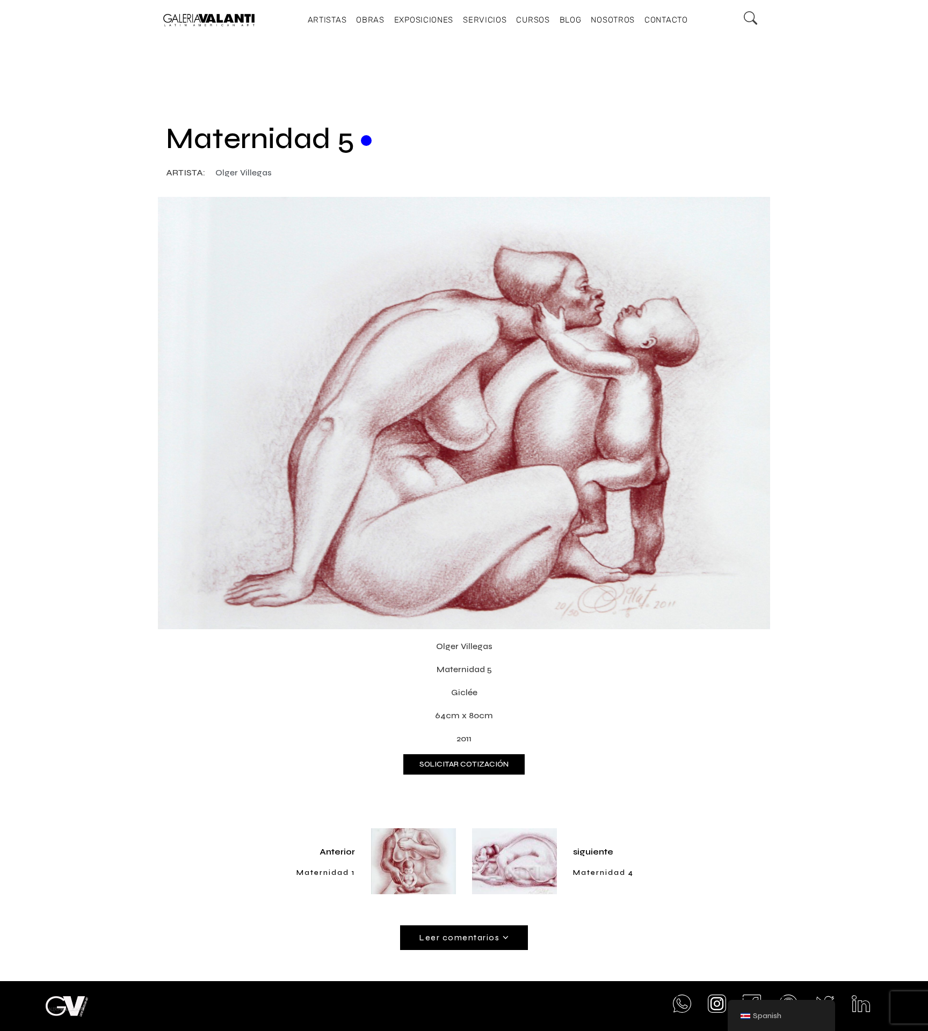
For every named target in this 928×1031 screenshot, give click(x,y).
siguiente (593, 851)
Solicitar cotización (464, 764)
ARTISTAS (327, 20)
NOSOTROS (613, 20)
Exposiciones (423, 20)
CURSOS (532, 20)
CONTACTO (666, 20)
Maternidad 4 (603, 872)
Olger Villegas (243, 172)
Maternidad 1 (325, 872)
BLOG (571, 20)
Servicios (484, 20)
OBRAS (370, 20)
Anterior (337, 851)
